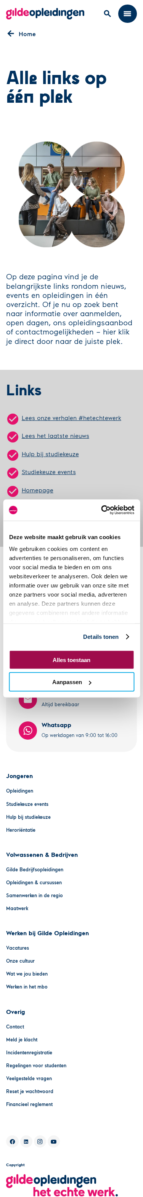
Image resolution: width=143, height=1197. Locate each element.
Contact (15, 1026)
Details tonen (101, 637)
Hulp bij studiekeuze (50, 453)
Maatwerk (17, 908)
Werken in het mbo (27, 987)
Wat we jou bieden (27, 974)
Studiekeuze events (49, 471)
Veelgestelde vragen (29, 1078)
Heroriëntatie (20, 830)
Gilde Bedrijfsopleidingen (34, 869)
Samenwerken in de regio (34, 895)
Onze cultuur (20, 961)
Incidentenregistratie (29, 1052)
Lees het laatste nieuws (55, 435)
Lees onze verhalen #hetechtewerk (71, 417)
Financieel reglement (29, 1104)
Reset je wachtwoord (29, 1091)
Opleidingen (19, 791)
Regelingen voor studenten (36, 1065)
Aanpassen (67, 682)
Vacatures (17, 948)
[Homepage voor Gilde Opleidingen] (45, 14)
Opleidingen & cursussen (34, 882)
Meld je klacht (21, 1039)
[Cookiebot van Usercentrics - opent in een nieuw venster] (101, 510)
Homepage (37, 489)
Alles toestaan (71, 659)
